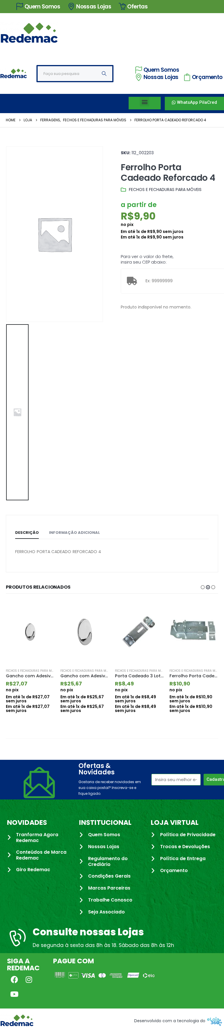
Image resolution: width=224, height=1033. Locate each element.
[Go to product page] (30, 632)
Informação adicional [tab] (74, 532)
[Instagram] (29, 979)
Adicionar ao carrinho (45, 610)
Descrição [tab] (27, 532)
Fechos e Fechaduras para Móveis (165, 189)
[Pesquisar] (104, 73)
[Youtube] (14, 994)
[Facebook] (14, 979)
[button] (144, 101)
